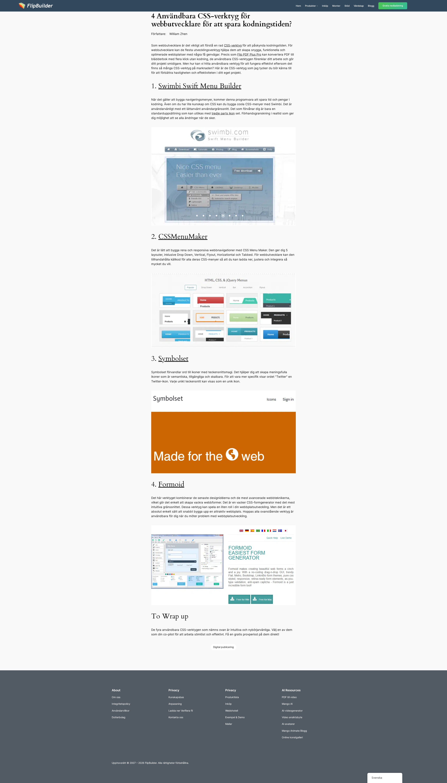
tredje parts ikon (223, 113)
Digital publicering (223, 647)
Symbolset (173, 358)
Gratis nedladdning (393, 5)
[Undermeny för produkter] (317, 5)
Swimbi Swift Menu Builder (199, 86)
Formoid (171, 484)
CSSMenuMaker (182, 236)
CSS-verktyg (233, 45)
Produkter (310, 5)
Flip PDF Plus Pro (249, 54)
